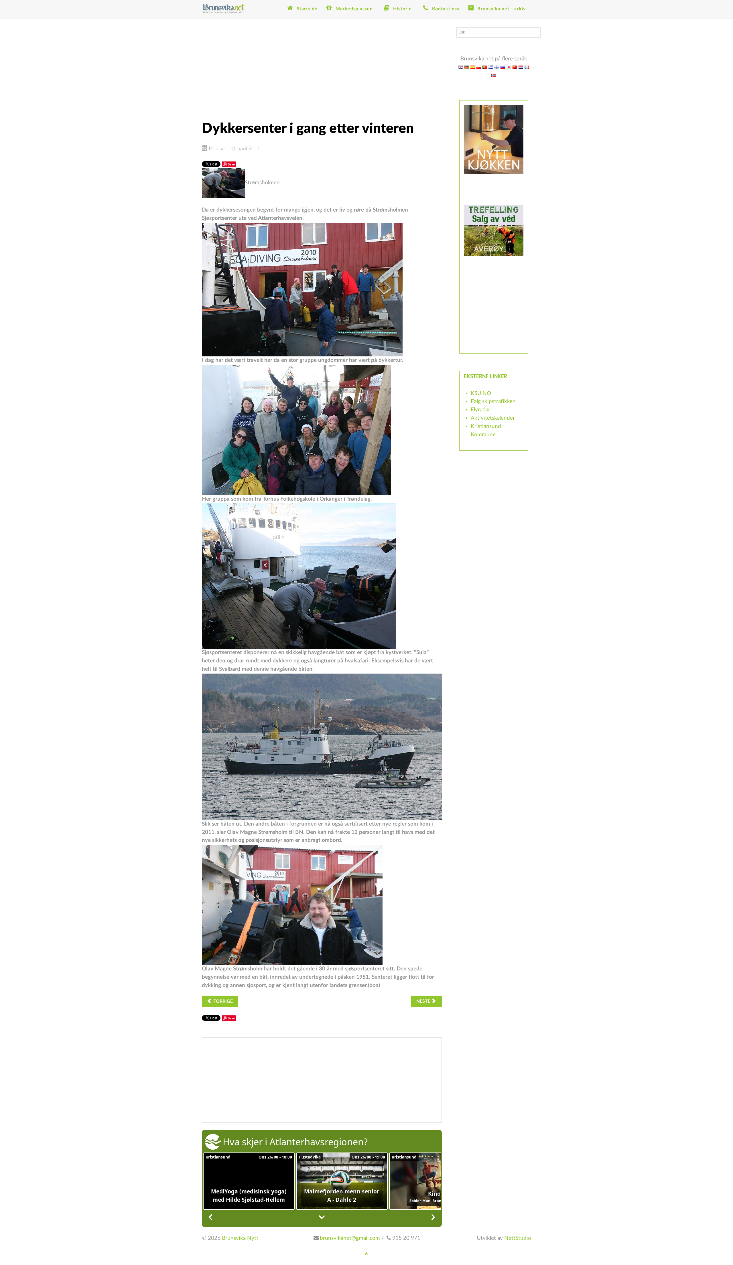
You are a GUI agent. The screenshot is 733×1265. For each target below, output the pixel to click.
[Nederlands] (521, 67)
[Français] (527, 67)
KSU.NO (481, 393)
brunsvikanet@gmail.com (350, 1238)
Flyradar (480, 410)
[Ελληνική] (490, 67)
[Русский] (503, 67)
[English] (460, 67)
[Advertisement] (322, 67)
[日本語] (509, 67)
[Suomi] (496, 67)
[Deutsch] (466, 67)
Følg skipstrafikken (493, 401)
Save (231, 164)
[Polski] (478, 67)
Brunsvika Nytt (240, 1238)
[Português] (484, 67)
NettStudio (517, 1238)
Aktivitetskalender (493, 418)
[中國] (515, 67)
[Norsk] (493, 75)
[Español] (472, 67)
